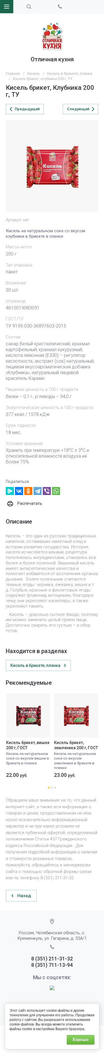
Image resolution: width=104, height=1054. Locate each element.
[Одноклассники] (28, 491)
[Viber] (47, 491)
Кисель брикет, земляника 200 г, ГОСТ (76, 745)
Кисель (33, 73)
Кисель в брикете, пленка (69, 73)
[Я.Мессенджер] (10, 491)
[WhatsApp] (56, 491)
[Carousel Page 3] (55, 787)
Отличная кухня (52, 59)
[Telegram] (38, 491)
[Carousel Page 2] (52, 787)
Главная (13, 73)
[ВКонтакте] (19, 491)
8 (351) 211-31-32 (52, 959)
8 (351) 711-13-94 (52, 965)
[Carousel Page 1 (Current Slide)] (49, 787)
